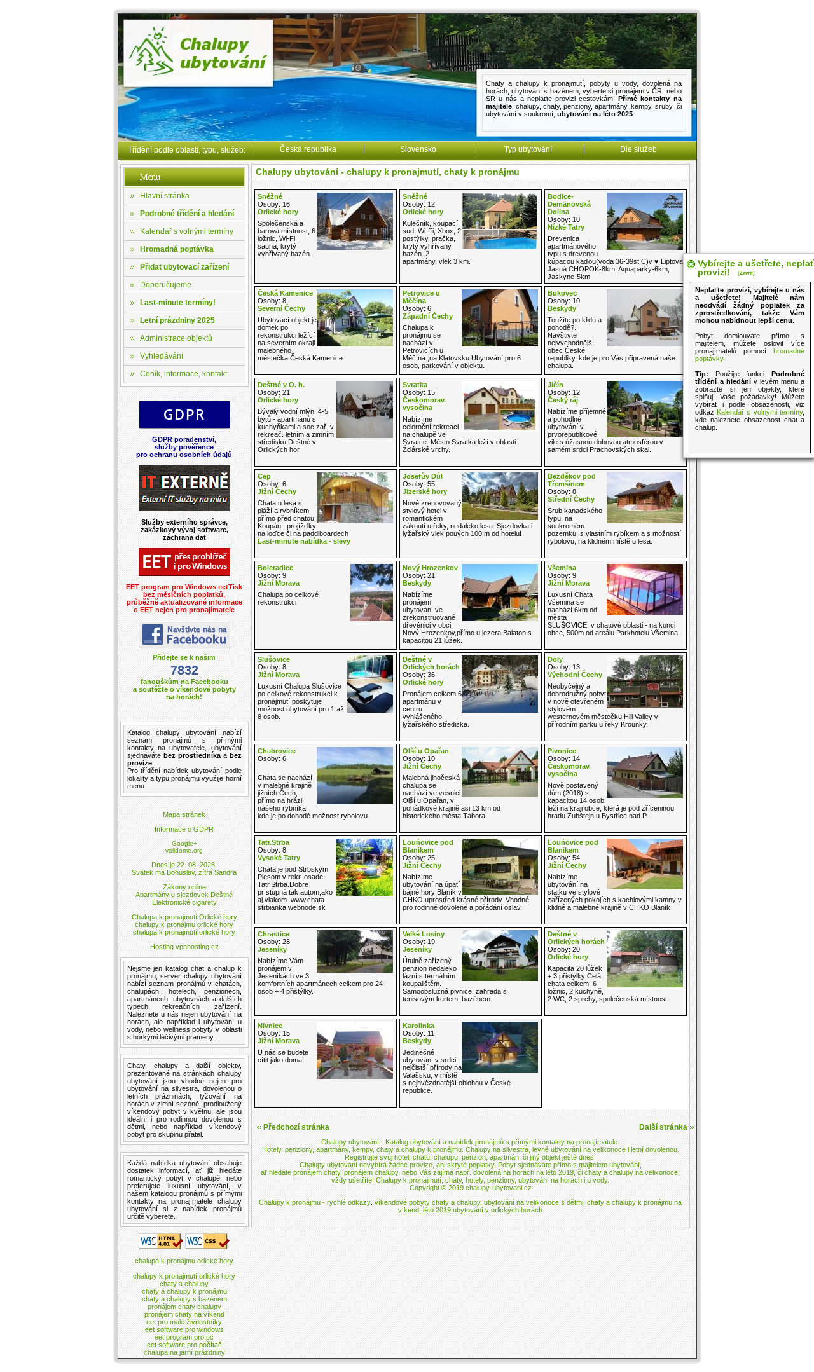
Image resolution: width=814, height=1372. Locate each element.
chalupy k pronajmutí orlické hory (184, 1276)
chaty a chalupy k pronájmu (184, 1291)
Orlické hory (278, 212)
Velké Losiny (424, 934)
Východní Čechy (575, 674)
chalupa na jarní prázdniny (184, 1352)
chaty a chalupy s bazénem (184, 1299)
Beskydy (562, 308)
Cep (264, 476)
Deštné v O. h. (281, 384)
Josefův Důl (423, 476)
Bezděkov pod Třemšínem (572, 480)
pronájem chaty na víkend (184, 1314)
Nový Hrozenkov (430, 568)
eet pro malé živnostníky (184, 1322)
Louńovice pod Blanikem (428, 846)
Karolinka (418, 1025)
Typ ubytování (528, 149)
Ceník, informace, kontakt (183, 373)
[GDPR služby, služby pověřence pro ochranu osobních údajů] (184, 426)
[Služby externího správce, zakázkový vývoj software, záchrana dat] (184, 508)
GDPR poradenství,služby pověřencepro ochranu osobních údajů (184, 447)
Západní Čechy (428, 316)
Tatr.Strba (273, 842)
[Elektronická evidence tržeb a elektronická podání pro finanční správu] (184, 573)
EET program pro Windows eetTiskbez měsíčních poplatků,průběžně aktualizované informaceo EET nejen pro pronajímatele (184, 598)
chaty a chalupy (184, 1283)
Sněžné (270, 196)
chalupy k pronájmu (431, 1149)
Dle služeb (638, 149)
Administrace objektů (176, 338)
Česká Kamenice (285, 293)
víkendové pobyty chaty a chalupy (427, 1202)
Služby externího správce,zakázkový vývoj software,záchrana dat (184, 529)
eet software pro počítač (184, 1344)
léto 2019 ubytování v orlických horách (482, 1210)
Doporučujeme (165, 284)
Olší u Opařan (426, 751)
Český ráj (563, 400)
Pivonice (562, 751)
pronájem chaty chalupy (184, 1306)
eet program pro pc (184, 1337)
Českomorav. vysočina (424, 403)
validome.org (184, 850)
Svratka (415, 384)
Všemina (562, 568)
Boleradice (275, 568)
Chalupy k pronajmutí (408, 1180)
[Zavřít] (746, 273)
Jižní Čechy (277, 491)
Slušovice (274, 659)
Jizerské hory (425, 491)
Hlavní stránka (165, 195)
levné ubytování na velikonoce (579, 1149)
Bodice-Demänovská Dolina (569, 204)
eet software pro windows (184, 1329)
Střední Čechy (571, 499)
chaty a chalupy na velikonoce (631, 1172)
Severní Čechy (281, 308)
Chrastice (273, 934)
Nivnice (270, 1025)
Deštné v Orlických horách (431, 663)
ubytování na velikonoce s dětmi (533, 1202)
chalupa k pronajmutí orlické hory (184, 932)
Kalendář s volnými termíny (186, 231)
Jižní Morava (279, 583)
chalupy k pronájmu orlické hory (184, 924)
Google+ (184, 843)
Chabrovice (277, 751)
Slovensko (418, 149)
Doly (555, 659)
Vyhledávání (161, 356)
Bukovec (562, 293)
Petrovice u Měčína (421, 297)
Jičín (555, 384)
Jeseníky (272, 949)
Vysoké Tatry (279, 857)
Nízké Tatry (566, 227)
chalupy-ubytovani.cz (499, 1187)
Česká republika (308, 149)
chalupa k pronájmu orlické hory (184, 1261)
